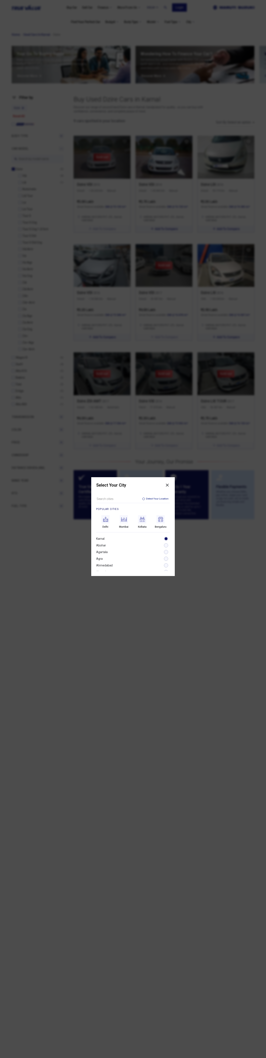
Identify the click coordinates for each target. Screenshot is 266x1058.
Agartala (102, 552)
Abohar (101, 545)
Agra (99, 558)
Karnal (100, 538)
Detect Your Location (157, 498)
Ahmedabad (104, 565)
